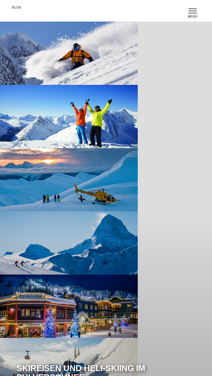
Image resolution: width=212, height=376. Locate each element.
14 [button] (92, 243)
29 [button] (175, 243)
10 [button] (70, 243)
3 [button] (31, 243)
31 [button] (186, 243)
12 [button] (81, 243)
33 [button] (100, 250)
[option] (51, 195)
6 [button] (48, 243)
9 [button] (64, 243)
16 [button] (103, 243)
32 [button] (191, 243)
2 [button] (26, 243)
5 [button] (42, 243)
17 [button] (109, 243)
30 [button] (180, 243)
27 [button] (164, 243)
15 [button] (97, 243)
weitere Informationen (171, 318)
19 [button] (120, 243)
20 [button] (125, 243)
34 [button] (106, 250)
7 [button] (53, 243)
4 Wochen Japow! (108, 205)
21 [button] (131, 243)
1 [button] (20, 243)
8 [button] (59, 243)
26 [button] (158, 243)
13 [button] (86, 243)
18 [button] (114, 243)
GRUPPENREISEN (117, 344)
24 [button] (147, 243)
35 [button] (111, 250)
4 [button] (37, 243)
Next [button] (125, 53)
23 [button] (142, 243)
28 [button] (169, 243)
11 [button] (75, 243)
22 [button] (136, 243)
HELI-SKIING (107, 262)
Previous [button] (12, 53)
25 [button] (153, 243)
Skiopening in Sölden (186, 205)
